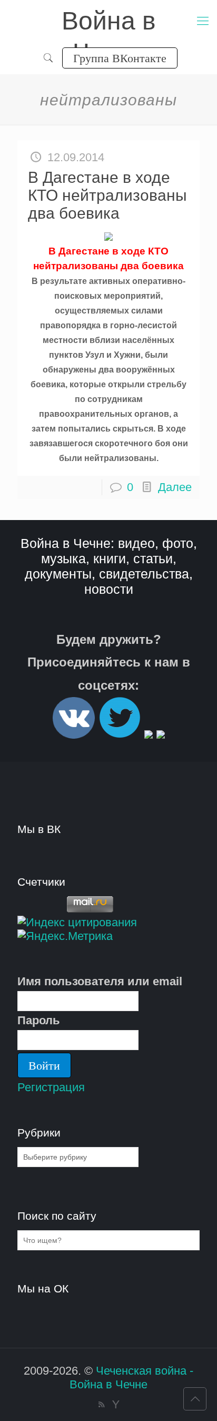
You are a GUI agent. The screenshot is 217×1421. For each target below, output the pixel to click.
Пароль (38, 1020)
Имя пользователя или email (99, 981)
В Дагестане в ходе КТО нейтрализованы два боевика (107, 195)
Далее (175, 487)
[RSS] (101, 1404)
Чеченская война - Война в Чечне (131, 1377)
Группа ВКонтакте (119, 57)
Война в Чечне (109, 22)
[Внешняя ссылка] (74, 734)
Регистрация (51, 1087)
